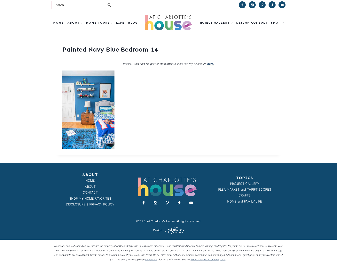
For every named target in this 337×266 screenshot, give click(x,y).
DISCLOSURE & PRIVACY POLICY (90, 204)
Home (58, 22)
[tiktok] (272, 4)
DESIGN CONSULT (252, 22)
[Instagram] (252, 4)
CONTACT (90, 192)
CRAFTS (245, 195)
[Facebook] (242, 4)
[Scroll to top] (327, 254)
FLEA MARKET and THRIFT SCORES (244, 189)
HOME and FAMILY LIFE (244, 201)
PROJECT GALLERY (244, 184)
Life (120, 22)
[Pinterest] (262, 4)
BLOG (133, 22)
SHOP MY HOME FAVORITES (90, 198)
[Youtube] (282, 4)
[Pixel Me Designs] (175, 230)
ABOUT (90, 186)
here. (210, 63)
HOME (90, 180)
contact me (151, 259)
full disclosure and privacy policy (208, 259)
